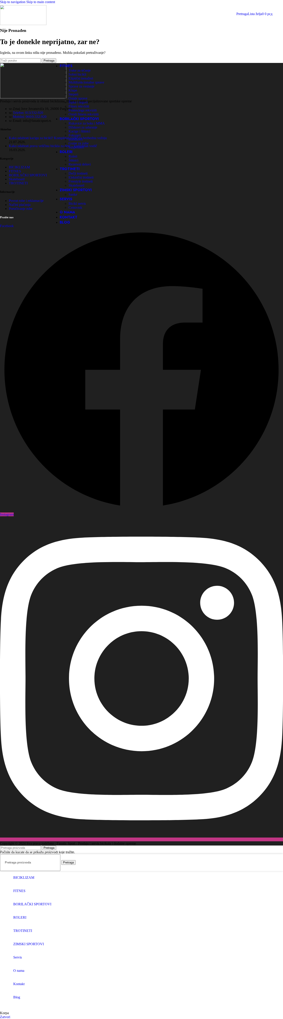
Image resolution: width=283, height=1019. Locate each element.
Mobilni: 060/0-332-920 (29, 117)
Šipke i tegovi (78, 102)
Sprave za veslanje (81, 86)
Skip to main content (40, 2)
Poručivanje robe (21, 208)
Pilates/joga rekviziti (83, 110)
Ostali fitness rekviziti (84, 114)
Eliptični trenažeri (81, 78)
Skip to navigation (13, 2)
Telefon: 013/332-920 (28, 113)
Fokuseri (75, 135)
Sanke (73, 194)
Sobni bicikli (77, 74)
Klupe (73, 90)
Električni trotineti (81, 177)
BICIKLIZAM (19, 167)
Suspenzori (76, 147)
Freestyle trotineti (81, 181)
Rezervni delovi (80, 164)
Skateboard (76, 185)
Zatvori (5, 1017)
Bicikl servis (77, 203)
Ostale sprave (78, 98)
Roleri (73, 156)
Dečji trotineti (78, 173)
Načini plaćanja (20, 205)
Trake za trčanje (80, 70)
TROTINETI (18, 183)
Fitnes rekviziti (79, 106)
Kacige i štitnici (79, 131)
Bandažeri (76, 139)
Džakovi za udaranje (83, 127)
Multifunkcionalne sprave (86, 82)
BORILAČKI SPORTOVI (28, 175)
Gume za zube (79, 143)
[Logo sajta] (23, 24)
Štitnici (73, 160)
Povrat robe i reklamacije (26, 201)
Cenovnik (75, 207)
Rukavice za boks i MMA (87, 123)
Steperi (73, 94)
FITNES (15, 171)
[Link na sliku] (33, 97)
